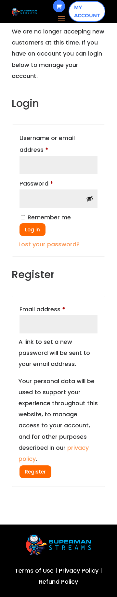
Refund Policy (58, 582)
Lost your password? (49, 244)
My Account (87, 11)
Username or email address (47, 144)
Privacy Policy (78, 570)
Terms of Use (34, 570)
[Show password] (89, 198)
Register (35, 471)
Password (49, 183)
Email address (55, 309)
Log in (32, 229)
